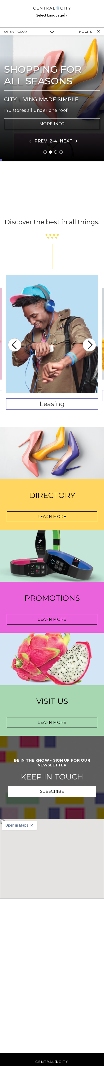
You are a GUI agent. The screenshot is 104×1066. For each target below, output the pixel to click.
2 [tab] (50, 152)
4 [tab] (61, 152)
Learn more (52, 722)
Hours (86, 32)
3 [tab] (55, 152)
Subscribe (52, 791)
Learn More (52, 516)
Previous (14, 345)
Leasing (52, 404)
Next (89, 345)
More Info (52, 123)
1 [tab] (45, 152)
